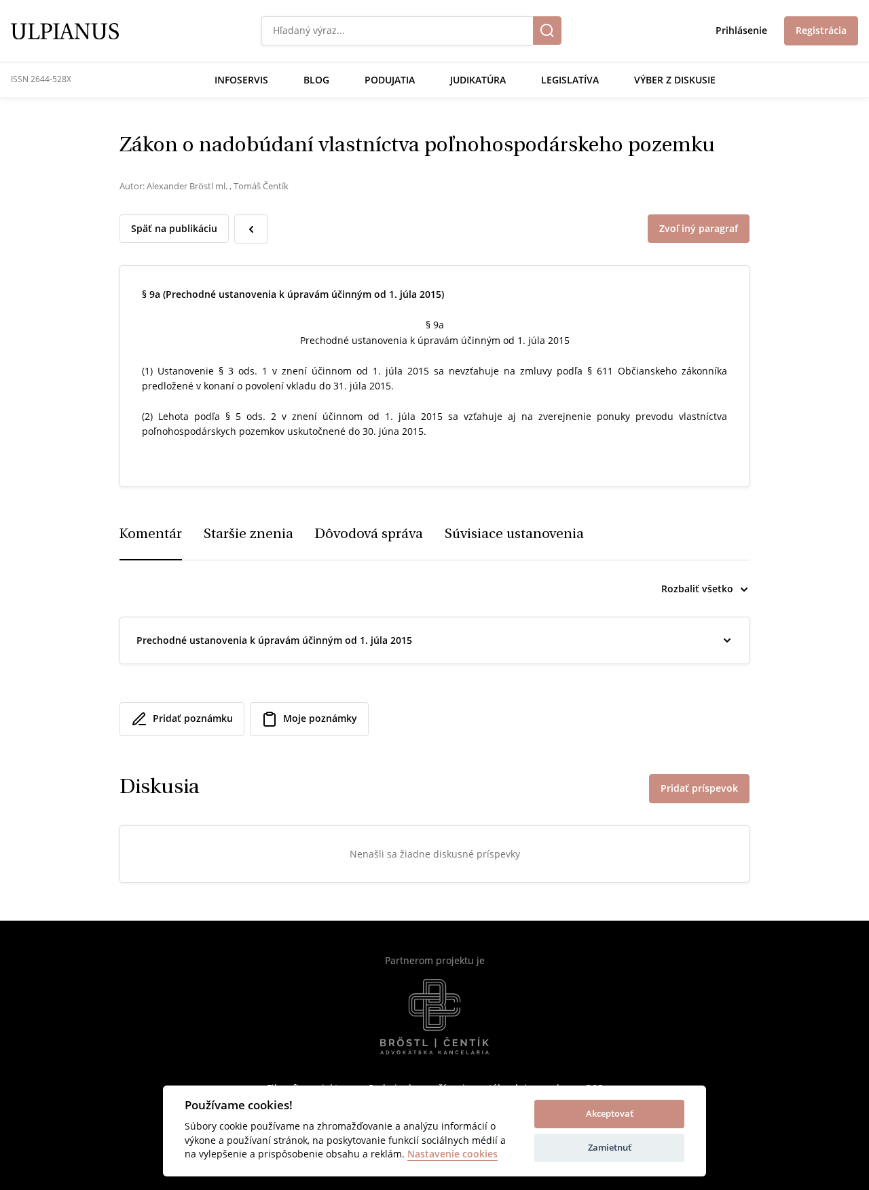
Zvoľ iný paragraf (698, 228)
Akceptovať (609, 1113)
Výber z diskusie (675, 79)
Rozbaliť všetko (697, 588)
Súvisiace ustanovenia (514, 534)
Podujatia (390, 79)
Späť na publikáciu (174, 228)
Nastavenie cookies (452, 1154)
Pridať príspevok (699, 788)
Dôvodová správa (369, 534)
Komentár (150, 534)
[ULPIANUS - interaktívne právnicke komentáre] (65, 29)
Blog (316, 79)
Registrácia (821, 30)
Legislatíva (570, 79)
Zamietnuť (609, 1147)
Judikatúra (478, 79)
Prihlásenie (741, 30)
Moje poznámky (320, 718)
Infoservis (241, 79)
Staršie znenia (248, 534)
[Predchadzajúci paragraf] (251, 229)
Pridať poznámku (193, 718)
